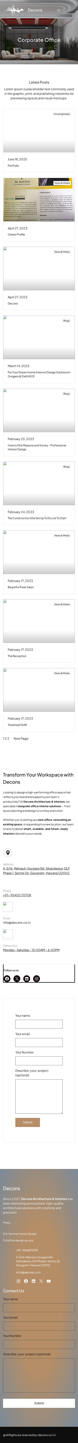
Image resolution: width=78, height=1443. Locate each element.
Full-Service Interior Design (20, 1233)
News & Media (62, 183)
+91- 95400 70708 (17, 895)
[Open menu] (58, 10)
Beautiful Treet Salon (21, 587)
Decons (35, 10)
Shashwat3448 (17, 724)
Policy (7, 1222)
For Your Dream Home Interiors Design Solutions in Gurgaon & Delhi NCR (39, 374)
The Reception (17, 656)
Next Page (21, 738)
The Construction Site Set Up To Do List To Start (37, 518)
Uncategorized (62, 114)
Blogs (66, 320)
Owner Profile (16, 234)
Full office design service (18, 1240)
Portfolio (13, 165)
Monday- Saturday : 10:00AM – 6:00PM (31, 950)
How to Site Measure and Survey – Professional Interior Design (37, 447)
